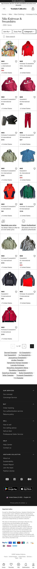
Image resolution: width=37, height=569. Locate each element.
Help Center (7, 444)
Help (5, 441)
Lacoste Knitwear (17, 365)
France (6, 556)
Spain (16, 558)
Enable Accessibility (18, 1)
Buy (4, 404)
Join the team (8, 467)
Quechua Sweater (9, 373)
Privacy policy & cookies (17, 503)
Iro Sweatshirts (24, 355)
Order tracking (8, 408)
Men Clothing (19, 14)
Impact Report (8, 464)
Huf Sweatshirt (10, 355)
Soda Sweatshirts (26, 373)
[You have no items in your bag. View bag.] (33, 8)
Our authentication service (13, 411)
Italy (21, 558)
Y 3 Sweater (18, 378)
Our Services (8, 390)
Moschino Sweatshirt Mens (17, 368)
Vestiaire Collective (12, 454)
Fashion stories (8, 471)
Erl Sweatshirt (24, 352)
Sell (5, 421)
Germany (29, 556)
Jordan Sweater (17, 360)
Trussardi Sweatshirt (24, 375)
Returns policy (8, 414)
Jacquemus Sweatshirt (17, 357)
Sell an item (7, 431)
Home (4, 14)
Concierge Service (10, 397)
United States (22, 556)
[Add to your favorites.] (16, 61)
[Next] (24, 346)
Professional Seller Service (13, 434)
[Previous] (13, 346)
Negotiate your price (8, 225)
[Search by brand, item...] (4, 9)
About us (6, 458)
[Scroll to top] (32, 346)
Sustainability (8, 461)
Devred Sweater (10, 352)
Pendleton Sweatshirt (17, 370)
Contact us (7, 448)
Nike (10, 14)
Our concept (7, 394)
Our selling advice (9, 428)
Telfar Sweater (8, 375)
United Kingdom (13, 556)
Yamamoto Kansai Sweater (17, 363)
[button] (33, 8)
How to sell (7, 424)
